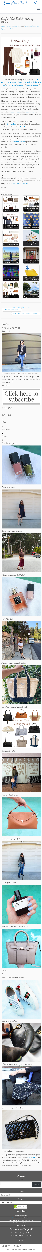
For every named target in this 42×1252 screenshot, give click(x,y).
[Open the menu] (38, 8)
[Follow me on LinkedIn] (19, 328)
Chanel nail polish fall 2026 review (21, 1223)
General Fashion (17, 26)
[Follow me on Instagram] (8, 328)
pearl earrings (12, 82)
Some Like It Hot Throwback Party (26, 313)
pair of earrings (11, 124)
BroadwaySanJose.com (20, 183)
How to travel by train (11, 310)
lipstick (20, 82)
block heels (21, 85)
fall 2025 (27, 26)
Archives (21, 1191)
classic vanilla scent (18, 141)
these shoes (23, 127)
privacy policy (32, 1157)
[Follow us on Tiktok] (11, 328)
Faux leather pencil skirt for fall (21, 1217)
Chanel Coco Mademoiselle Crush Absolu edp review (21, 1220)
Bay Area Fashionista (21, 2)
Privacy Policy (21, 1240)
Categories (21, 1199)
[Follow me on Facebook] (5, 328)
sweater (3, 82)
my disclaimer (32, 1163)
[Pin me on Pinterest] (13, 328)
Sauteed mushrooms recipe (21, 1215)
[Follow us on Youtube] (16, 328)
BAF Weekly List (21, 1225)
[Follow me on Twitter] (3, 328)
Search (21, 1180)
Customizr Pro (31, 1249)
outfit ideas (33, 26)
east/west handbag (32, 85)
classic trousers (15, 112)
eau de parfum (11, 85)
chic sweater (30, 112)
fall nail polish (29, 82)
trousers (36, 79)
